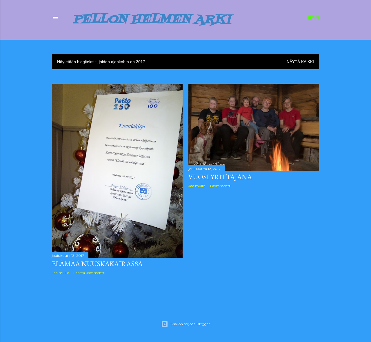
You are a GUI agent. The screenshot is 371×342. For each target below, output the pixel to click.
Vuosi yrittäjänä (220, 176)
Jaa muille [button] (60, 272)
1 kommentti (220, 186)
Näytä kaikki (300, 61)
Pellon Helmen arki (152, 19)
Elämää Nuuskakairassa (97, 263)
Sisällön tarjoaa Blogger (190, 324)
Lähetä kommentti (89, 272)
